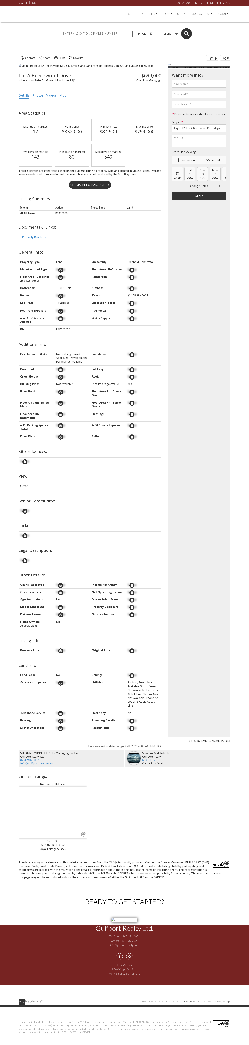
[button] (119, 956)
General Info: (31, 252)
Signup (23, 2)
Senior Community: (37, 501)
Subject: (176, 122)
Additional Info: (33, 344)
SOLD (190, 25)
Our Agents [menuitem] (200, 13)
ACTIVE (177, 25)
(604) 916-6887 (29, 760)
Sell (180, 13)
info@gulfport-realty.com (36, 763)
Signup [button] (212, 58)
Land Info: (28, 665)
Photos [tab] (38, 95)
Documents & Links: (37, 227)
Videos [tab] (51, 95)
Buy (166, 13)
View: (24, 476)
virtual (216, 160)
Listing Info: (30, 640)
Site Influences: (33, 451)
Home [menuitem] (130, 13)
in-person (188, 160)
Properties (147, 13)
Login (34, 2)
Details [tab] (24, 95)
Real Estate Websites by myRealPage (213, 1001)
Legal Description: (35, 550)
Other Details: (32, 575)
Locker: (25, 525)
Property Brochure (34, 237)
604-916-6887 (151, 760)
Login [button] (225, 58)
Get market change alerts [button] (90, 185)
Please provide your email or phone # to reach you (200, 114)
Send (199, 196)
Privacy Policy (189, 1001)
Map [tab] (63, 95)
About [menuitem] (221, 13)
